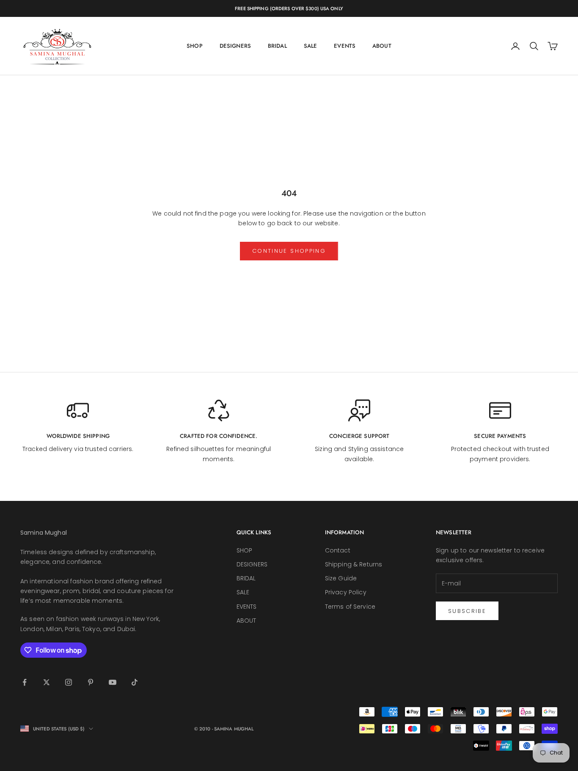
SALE (310, 46)
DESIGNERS (235, 46)
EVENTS (344, 46)
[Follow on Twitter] (46, 682)
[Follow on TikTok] (134, 682)
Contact (337, 550)
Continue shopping (289, 251)
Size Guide (341, 578)
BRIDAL (277, 46)
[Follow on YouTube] (112, 682)
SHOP (195, 46)
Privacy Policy (345, 592)
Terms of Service (350, 606)
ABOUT (381, 46)
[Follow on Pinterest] (90, 682)
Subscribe (467, 611)
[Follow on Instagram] (68, 682)
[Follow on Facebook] (24, 682)
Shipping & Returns (354, 564)
